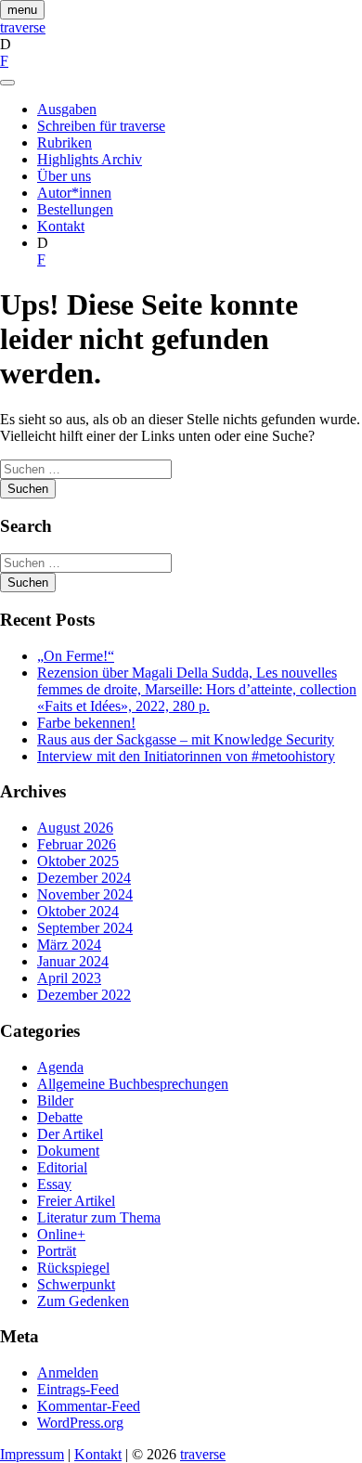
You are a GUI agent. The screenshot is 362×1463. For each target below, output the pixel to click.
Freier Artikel (76, 1201)
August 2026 (75, 827)
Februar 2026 (76, 844)
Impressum (32, 1454)
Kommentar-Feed (88, 1406)
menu (22, 10)
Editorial (62, 1167)
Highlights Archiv (89, 159)
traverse (22, 27)
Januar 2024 (73, 961)
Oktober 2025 (78, 861)
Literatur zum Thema (99, 1217)
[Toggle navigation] (7, 82)
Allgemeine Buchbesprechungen (132, 1084)
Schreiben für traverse (101, 126)
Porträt (56, 1251)
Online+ (61, 1234)
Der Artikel (70, 1134)
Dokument (68, 1151)
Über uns (64, 176)
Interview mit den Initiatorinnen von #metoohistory (186, 756)
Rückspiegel (73, 1267)
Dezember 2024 (84, 878)
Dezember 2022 (84, 995)
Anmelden (67, 1372)
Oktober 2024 (78, 911)
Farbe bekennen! (86, 723)
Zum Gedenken (83, 1301)
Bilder (55, 1100)
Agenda (60, 1067)
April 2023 (69, 978)
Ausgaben (67, 109)
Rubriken (64, 142)
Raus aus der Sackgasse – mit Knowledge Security (185, 739)
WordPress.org (80, 1423)
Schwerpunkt (76, 1284)
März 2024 (69, 944)
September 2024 (85, 928)
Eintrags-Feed (78, 1389)
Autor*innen (74, 193)
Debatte (60, 1117)
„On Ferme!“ (75, 656)
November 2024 (85, 894)
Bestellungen (75, 209)
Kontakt (60, 226)
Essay (54, 1184)
